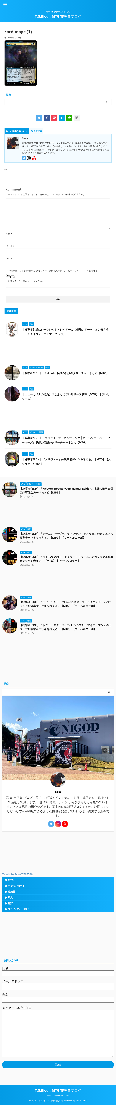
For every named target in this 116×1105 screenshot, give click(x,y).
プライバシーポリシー (20, 909)
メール (10, 246)
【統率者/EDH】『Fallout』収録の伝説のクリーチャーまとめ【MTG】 (65, 373)
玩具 (10, 897)
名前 (9, 233)
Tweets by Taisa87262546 (17, 874)
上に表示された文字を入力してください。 (26, 281)
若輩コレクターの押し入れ (58, 1095)
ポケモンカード (16, 885)
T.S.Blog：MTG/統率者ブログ (58, 16)
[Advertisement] (58, 352)
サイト (9, 258)
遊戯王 (11, 891)
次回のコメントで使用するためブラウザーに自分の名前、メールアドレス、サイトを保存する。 (54, 271)
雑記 (10, 903)
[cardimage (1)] (62, 118)
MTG (11, 880)
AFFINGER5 (81, 1101)
